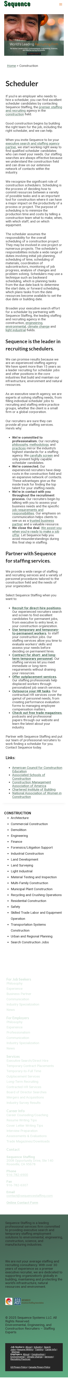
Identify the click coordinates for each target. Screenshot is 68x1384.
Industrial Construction (27, 854)
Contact (13, 1149)
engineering (33, 323)
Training (39, 1349)
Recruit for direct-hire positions (36, 608)
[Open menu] (60, 4)
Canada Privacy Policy (39, 1367)
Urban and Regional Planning (31, 936)
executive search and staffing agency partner (32, 145)
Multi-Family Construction (29, 883)
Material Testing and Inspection (34, 877)
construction (15, 114)
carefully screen (41, 455)
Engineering (19, 836)
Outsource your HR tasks (31, 691)
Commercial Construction (29, 824)
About (28, 1347)
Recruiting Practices (20, 1359)
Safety (15, 907)
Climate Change (34, 1356)
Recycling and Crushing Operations (36, 895)
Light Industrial (21, 871)
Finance (16, 842)
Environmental (17, 1356)
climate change (39, 326)
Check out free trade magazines (37, 713)
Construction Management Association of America (31, 784)
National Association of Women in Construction (37, 795)
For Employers (17, 1018)
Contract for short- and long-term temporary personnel (34, 657)
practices (19, 448)
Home (11, 66)
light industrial (16, 330)
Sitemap (16, 1352)
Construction (17, 813)
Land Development (24, 859)
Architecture (20, 818)
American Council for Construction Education (37, 769)
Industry (38, 1347)
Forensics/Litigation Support (32, 847)
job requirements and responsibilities (27, 511)
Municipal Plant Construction (31, 889)
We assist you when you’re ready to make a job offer (37, 531)
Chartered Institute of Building (34, 789)
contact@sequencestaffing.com (29, 1196)
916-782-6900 (17, 1175)
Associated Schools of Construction (28, 777)
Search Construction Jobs (30, 942)
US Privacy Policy (18, 1367)
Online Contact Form (22, 1203)
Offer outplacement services (34, 677)
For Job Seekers (18, 979)
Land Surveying (22, 865)
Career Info (15, 1111)
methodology (38, 445)
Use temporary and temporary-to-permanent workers (35, 631)
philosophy (20, 445)
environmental (16, 326)
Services (13, 1056)
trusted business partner (33, 522)
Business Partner (18, 994)
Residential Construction (28, 901)
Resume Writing (25, 1349)
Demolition (18, 830)
